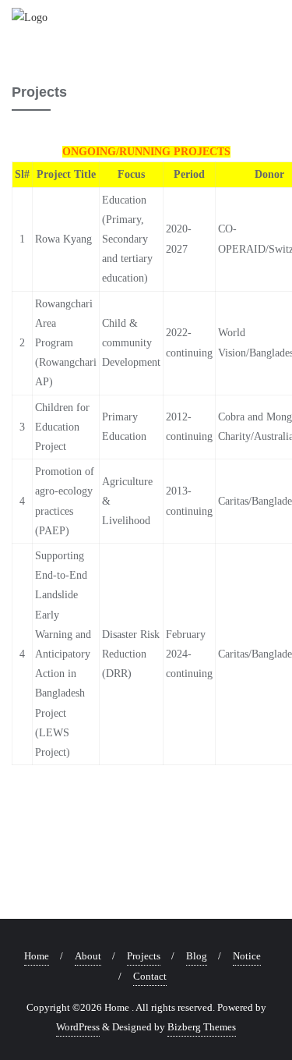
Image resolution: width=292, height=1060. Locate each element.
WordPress (78, 1027)
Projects (143, 956)
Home (36, 956)
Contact (150, 976)
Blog (196, 956)
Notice (247, 956)
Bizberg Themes (201, 1027)
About (88, 956)
